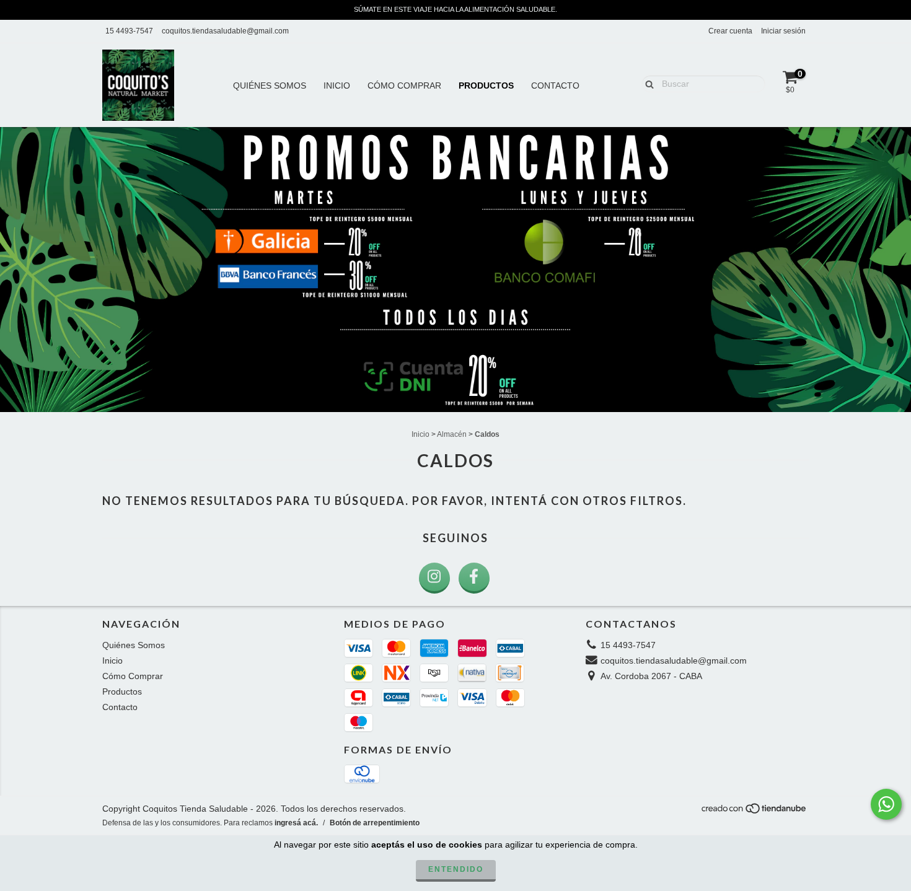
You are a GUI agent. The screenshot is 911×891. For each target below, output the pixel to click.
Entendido (455, 869)
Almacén (452, 434)
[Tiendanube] (754, 811)
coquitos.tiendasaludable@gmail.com (225, 31)
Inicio (336, 85)
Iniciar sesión (783, 31)
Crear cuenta (730, 31)
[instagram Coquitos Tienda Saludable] (434, 578)
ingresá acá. (296, 823)
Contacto (555, 85)
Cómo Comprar (404, 85)
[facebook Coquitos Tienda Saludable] (474, 578)
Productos (486, 85)
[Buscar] (646, 83)
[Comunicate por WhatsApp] (886, 804)
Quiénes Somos (269, 85)
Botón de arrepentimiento (375, 823)
